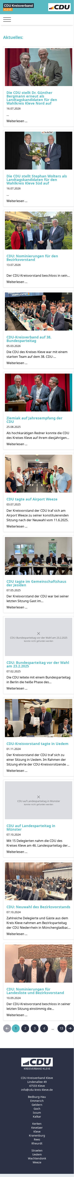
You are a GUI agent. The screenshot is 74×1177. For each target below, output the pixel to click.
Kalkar (37, 1116)
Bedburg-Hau (37, 1097)
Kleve (37, 1131)
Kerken (37, 1123)
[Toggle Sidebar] (7, 19)
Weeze (37, 1162)
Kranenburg (37, 1135)
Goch (37, 1108)
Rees (37, 1139)
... (53, 1028)
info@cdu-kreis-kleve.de (37, 1090)
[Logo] (18, 7)
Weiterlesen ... (16, 121)
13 (61, 1028)
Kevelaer (37, 1127)
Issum (37, 1112)
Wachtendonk (37, 1158)
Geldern (37, 1105)
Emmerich (37, 1101)
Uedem (37, 1154)
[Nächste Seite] (70, 1028)
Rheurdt (36, 1143)
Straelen (37, 1150)
